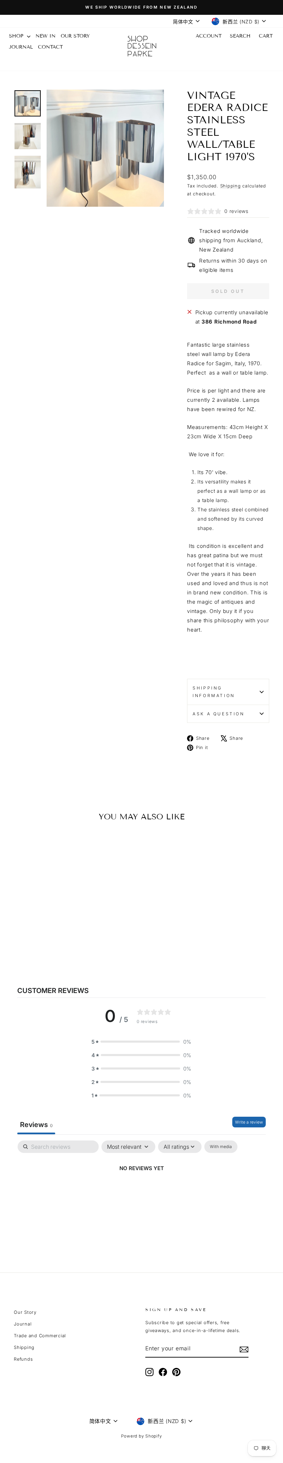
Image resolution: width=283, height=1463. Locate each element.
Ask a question (218, 713)
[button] (141, 1041)
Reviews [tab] (36, 1125)
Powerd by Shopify (141, 1436)
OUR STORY (75, 36)
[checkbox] (220, 1146)
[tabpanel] (141, 1191)
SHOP (17, 36)
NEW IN (46, 36)
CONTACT (50, 47)
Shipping (230, 185)
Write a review (249, 1122)
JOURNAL (21, 47)
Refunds (23, 1359)
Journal (22, 1324)
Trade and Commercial (40, 1335)
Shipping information (214, 691)
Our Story (25, 1312)
